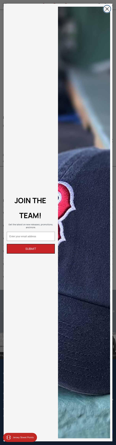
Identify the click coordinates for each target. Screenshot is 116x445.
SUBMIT (30, 249)
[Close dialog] (107, 9)
